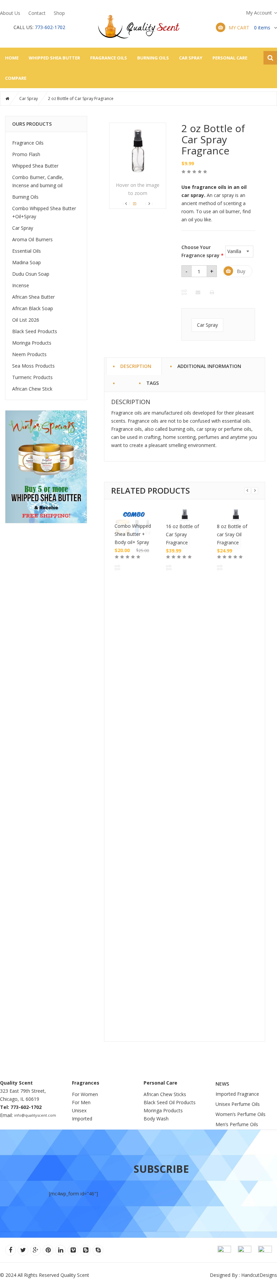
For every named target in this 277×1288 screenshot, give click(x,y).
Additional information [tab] (209, 365)
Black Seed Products (34, 331)
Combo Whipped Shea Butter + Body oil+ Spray (133, 534)
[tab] (122, 379)
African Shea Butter (33, 297)
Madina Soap (26, 262)
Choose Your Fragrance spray (202, 251)
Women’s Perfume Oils (241, 1114)
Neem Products (29, 354)
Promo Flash (26, 154)
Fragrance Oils (108, 58)
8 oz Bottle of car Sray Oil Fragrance (232, 534)
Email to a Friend (198, 292)
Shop (59, 13)
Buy (241, 271)
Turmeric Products (32, 377)
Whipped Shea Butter (54, 58)
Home (12, 58)
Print (213, 292)
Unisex (80, 1110)
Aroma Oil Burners (32, 239)
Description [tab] (135, 365)
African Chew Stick (32, 389)
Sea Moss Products (33, 366)
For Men (81, 1102)
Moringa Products (31, 343)
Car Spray (190, 58)
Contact (37, 13)
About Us (10, 13)
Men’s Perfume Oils (237, 1124)
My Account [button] (259, 12)
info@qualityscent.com (35, 1115)
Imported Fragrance (237, 1094)
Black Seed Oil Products (170, 1102)
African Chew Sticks (165, 1094)
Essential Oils (26, 251)
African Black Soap (32, 308)
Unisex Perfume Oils (238, 1104)
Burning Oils (153, 58)
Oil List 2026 (25, 320)
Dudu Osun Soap (30, 274)
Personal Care (229, 58)
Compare (15, 78)
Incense (20, 285)
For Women (85, 1094)
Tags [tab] (152, 382)
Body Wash (156, 1118)
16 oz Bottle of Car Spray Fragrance (182, 534)
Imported (82, 1118)
